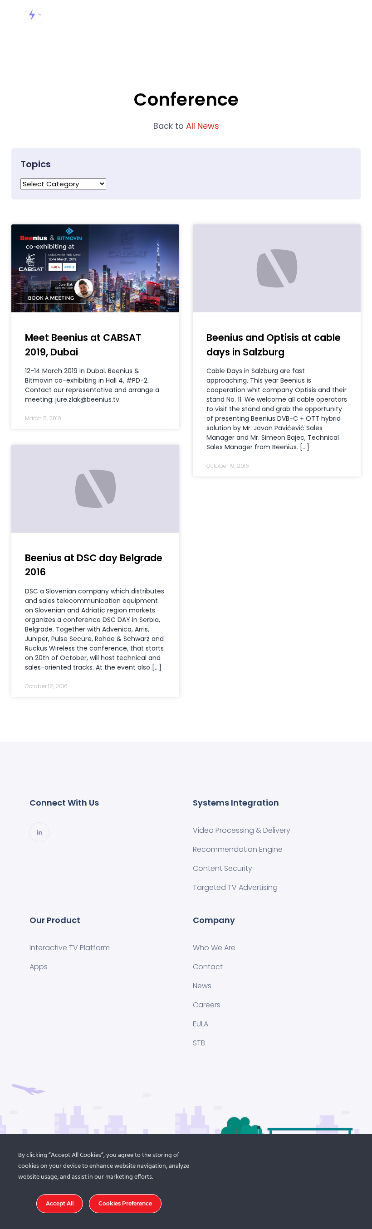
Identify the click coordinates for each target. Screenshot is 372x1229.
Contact (208, 967)
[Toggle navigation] (343, 15)
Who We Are (214, 947)
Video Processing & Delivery (241, 830)
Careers (206, 1005)
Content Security (222, 868)
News (202, 986)
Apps (38, 967)
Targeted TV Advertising (235, 887)
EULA (200, 1024)
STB (199, 1043)
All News (186, 125)
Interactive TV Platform (69, 947)
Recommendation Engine (238, 849)
